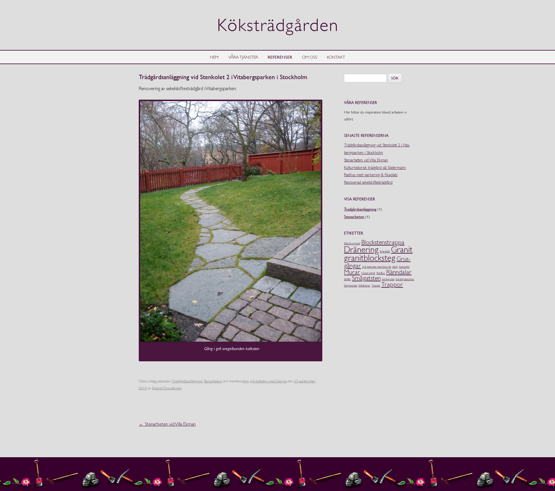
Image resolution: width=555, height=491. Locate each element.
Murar (352, 272)
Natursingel (368, 273)
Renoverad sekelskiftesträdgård (368, 182)
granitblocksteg (369, 258)
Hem (214, 57)
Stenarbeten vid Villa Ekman (167, 424)
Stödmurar (364, 285)
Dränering (361, 249)
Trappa (375, 285)
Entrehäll (385, 251)
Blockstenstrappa (382, 242)
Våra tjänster (243, 57)
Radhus (380, 273)
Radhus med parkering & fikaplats (370, 174)
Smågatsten (366, 278)
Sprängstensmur (405, 279)
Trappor (392, 284)
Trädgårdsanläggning (187, 381)
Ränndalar (399, 272)
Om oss (309, 57)
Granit (401, 249)
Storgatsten (350, 285)
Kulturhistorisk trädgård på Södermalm (375, 167)
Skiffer (347, 279)
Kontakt (336, 57)
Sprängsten (388, 279)
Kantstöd (404, 267)
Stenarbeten (213, 381)
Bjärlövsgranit (352, 243)
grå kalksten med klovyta (268, 381)
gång (245, 381)
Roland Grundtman (167, 388)
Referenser (280, 56)
